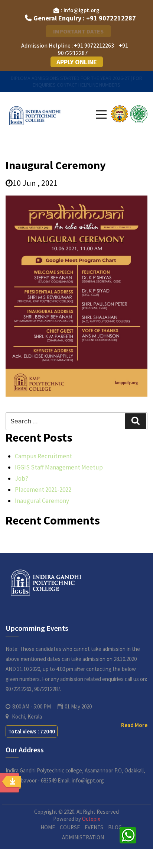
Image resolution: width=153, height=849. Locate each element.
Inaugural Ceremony (42, 501)
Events (94, 827)
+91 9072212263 (94, 45)
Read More (134, 725)
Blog (115, 827)
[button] (101, 114)
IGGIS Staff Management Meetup (59, 467)
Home (47, 827)
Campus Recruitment (43, 456)
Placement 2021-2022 (43, 489)
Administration (83, 837)
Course (70, 827)
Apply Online (76, 62)
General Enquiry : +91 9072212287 (84, 18)
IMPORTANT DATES (78, 31)
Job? (21, 478)
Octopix (91, 818)
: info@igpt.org (80, 10)
